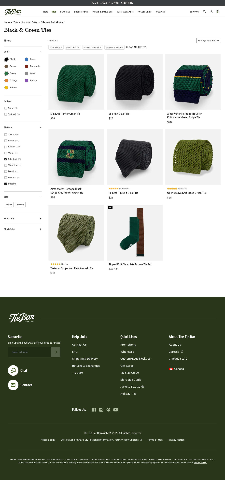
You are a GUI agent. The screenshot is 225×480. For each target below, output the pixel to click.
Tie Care (77, 372)
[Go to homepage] (12, 11)
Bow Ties (65, 11)
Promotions (128, 344)
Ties (54, 11)
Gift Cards (127, 365)
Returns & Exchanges (86, 365)
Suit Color (9, 218)
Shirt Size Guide (130, 379)
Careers (174, 351)
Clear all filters (136, 47)
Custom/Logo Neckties (135, 358)
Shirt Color (9, 229)
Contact (26, 385)
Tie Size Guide (129, 372)
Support (194, 11)
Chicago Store (178, 358)
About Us (175, 344)
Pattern (7, 101)
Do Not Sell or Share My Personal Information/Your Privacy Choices (100, 439)
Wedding (161, 11)
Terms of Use (155, 439)
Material (8, 127)
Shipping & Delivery (85, 358)
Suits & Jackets (125, 11)
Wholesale (127, 351)
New (45, 11)
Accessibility (48, 439)
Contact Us (79, 344)
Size (6, 196)
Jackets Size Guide (132, 386)
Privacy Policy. (200, 462)
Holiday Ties (128, 393)
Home (7, 22)
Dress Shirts (81, 11)
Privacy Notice (176, 439)
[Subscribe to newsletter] (55, 352)
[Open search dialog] (204, 11)
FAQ (74, 351)
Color (6, 51)
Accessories (145, 11)
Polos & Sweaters (103, 11)
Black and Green (29, 22)
